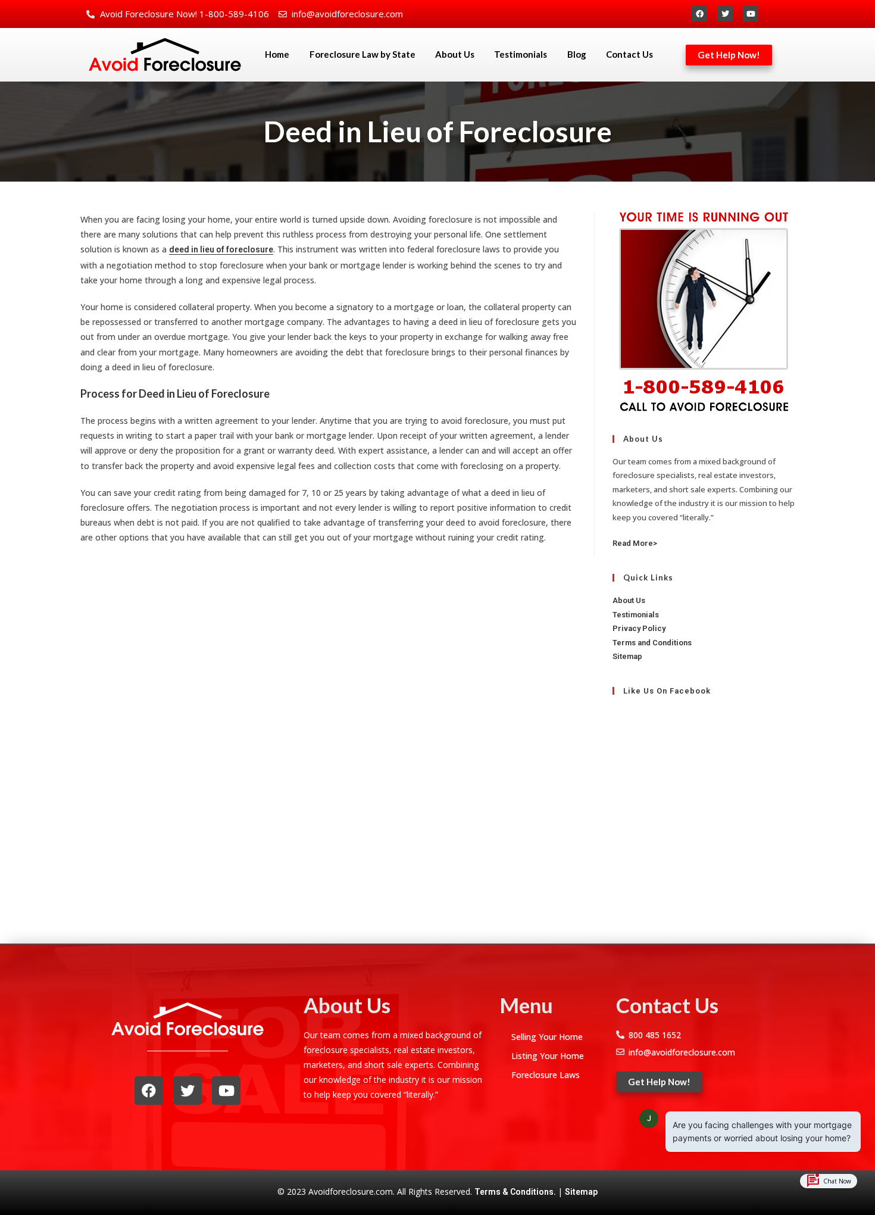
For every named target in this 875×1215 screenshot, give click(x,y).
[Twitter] (725, 13)
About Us (454, 54)
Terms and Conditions (652, 642)
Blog (576, 54)
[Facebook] (699, 13)
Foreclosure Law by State (362, 54)
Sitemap (627, 656)
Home (277, 54)
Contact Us (629, 54)
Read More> (634, 543)
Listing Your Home (547, 1055)
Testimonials (520, 54)
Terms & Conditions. (516, 1192)
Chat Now (828, 1181)
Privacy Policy (638, 628)
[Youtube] (750, 13)
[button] (729, 55)
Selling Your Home (547, 1036)
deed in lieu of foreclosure (221, 249)
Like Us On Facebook (667, 690)
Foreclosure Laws (545, 1074)
